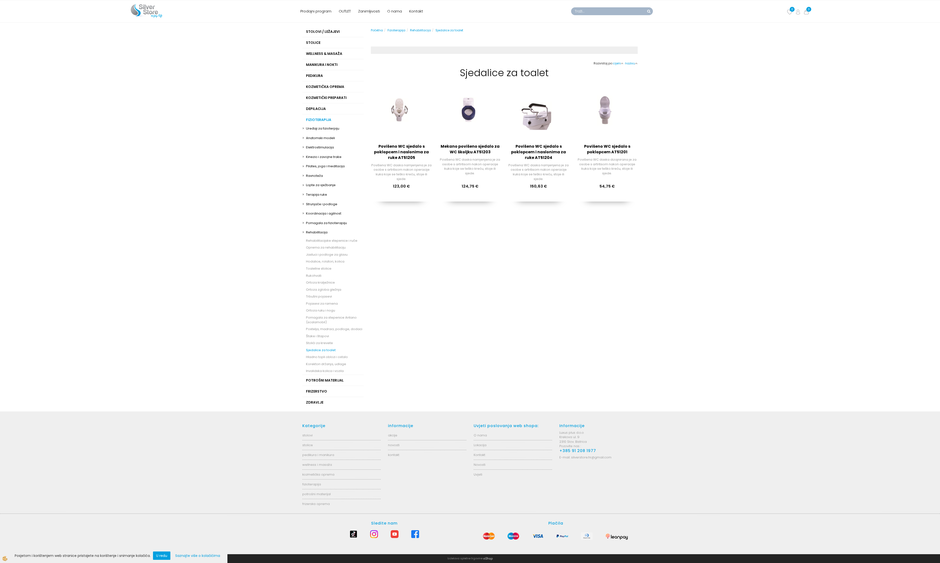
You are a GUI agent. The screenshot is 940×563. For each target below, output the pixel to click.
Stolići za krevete (319, 343)
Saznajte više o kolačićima (197, 555)
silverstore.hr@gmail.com (591, 457)
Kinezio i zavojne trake (323, 157)
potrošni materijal (316, 494)
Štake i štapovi (317, 336)
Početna (377, 30)
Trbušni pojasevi (319, 296)
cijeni (617, 63)
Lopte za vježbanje (321, 185)
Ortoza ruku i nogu (320, 310)
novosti (394, 445)
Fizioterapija (396, 30)
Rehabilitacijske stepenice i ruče (331, 240)
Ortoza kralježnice (320, 282)
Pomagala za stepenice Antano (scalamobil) (331, 319)
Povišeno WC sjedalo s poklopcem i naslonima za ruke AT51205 (401, 152)
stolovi (307, 435)
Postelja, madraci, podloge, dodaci (334, 329)
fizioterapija (311, 484)
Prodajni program (315, 11)
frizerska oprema (316, 504)
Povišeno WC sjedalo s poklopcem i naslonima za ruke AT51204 (538, 152)
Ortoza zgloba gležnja (323, 289)
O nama (394, 11)
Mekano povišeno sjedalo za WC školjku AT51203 (470, 149)
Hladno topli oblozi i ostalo (327, 357)
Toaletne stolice (318, 268)
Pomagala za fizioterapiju (326, 223)
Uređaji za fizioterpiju (322, 128)
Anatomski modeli (320, 138)
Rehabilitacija (317, 232)
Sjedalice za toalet (321, 350)
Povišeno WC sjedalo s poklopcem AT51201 (607, 149)
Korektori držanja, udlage (326, 364)
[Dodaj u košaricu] (401, 133)
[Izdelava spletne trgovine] (488, 558)
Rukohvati (313, 275)
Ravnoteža (314, 175)
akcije (392, 435)
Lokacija (480, 445)
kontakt (393, 455)
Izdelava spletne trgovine (464, 558)
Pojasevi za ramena (322, 303)
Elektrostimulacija (320, 147)
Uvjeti (478, 474)
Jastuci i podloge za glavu (327, 254)
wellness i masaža (317, 464)
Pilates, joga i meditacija (325, 166)
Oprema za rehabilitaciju (326, 247)
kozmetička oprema (318, 474)
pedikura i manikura (318, 455)
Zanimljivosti (369, 11)
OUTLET (345, 11)
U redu (161, 555)
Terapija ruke (316, 194)
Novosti (479, 464)
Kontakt (416, 11)
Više (401, 121)
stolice (307, 445)
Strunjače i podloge (321, 204)
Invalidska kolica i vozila (325, 371)
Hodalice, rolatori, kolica (325, 261)
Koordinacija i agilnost (323, 213)
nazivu (630, 63)
